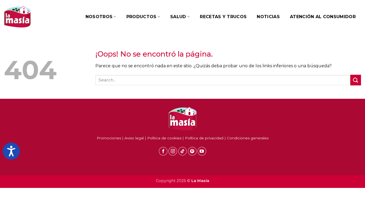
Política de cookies (164, 138)
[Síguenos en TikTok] (182, 151)
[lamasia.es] (17, 17)
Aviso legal (134, 138)
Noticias (268, 16)
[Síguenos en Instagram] (172, 151)
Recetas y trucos (223, 16)
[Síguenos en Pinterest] (192, 151)
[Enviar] (355, 80)
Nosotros (99, 16)
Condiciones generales (248, 138)
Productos (141, 16)
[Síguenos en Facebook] (163, 151)
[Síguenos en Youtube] (201, 151)
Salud (178, 16)
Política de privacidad (204, 138)
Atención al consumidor (323, 16)
